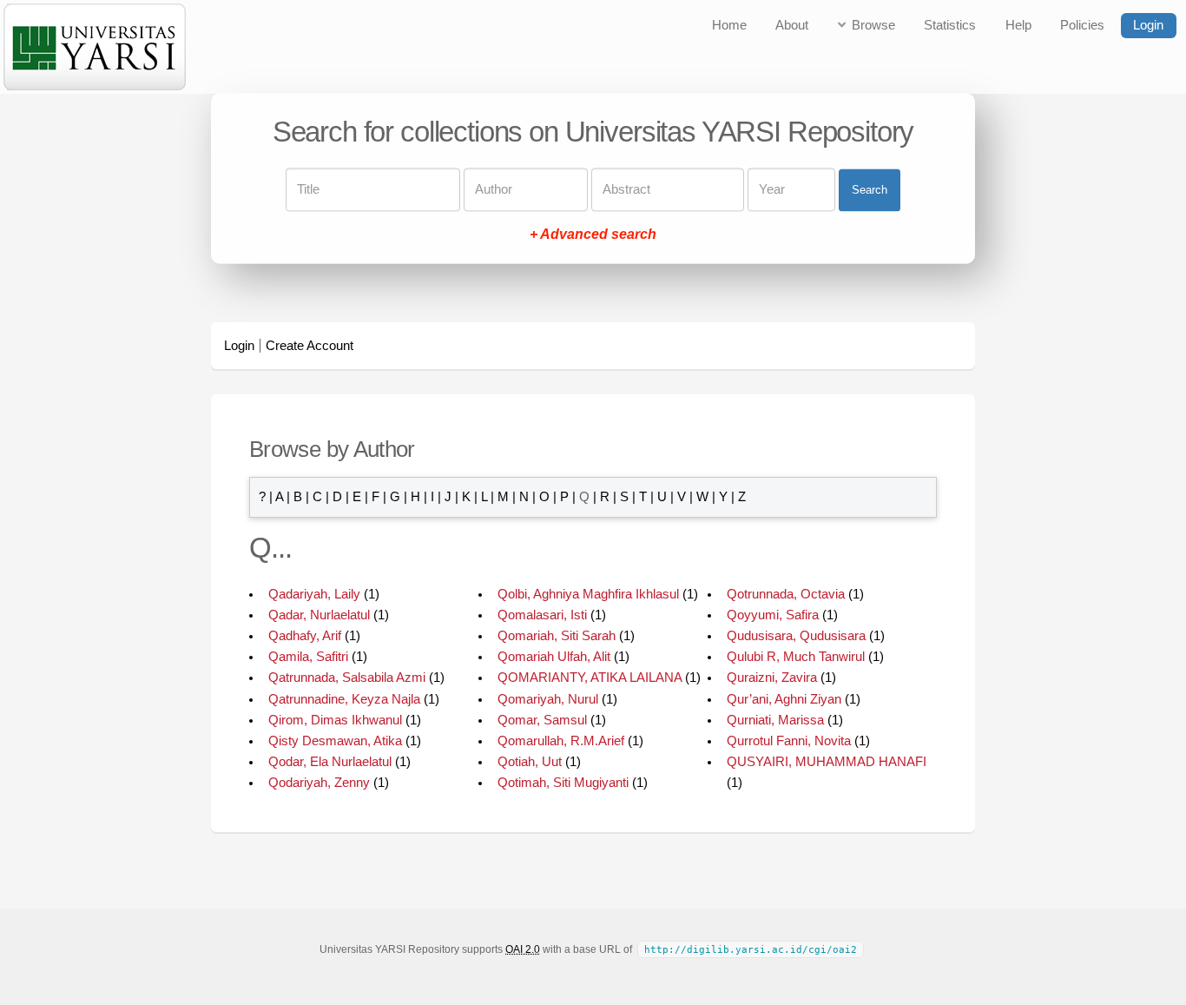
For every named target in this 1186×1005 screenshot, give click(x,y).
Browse (873, 25)
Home (729, 25)
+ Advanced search (593, 235)
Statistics (950, 25)
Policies (1082, 25)
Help (1018, 25)
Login (1148, 25)
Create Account (309, 346)
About (791, 25)
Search (869, 189)
